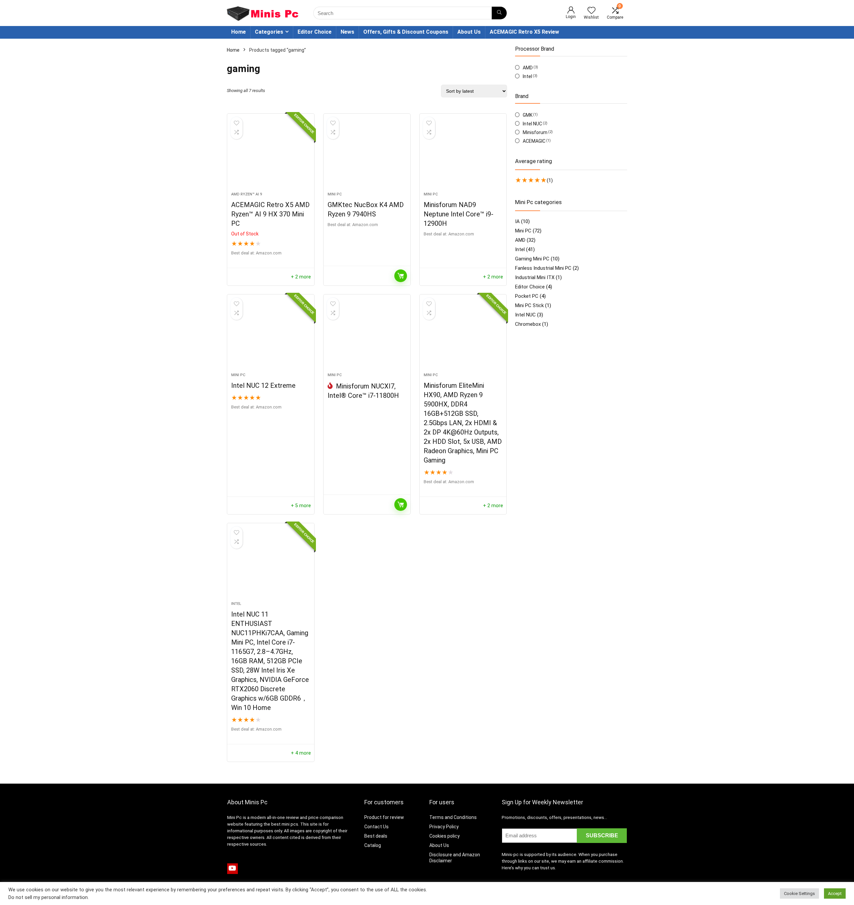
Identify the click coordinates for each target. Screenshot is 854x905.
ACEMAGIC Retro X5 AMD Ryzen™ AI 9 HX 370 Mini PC (270, 214)
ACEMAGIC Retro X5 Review (524, 32)
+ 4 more (301, 753)
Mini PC (335, 194)
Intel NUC (532, 123)
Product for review (384, 817)
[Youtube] (232, 868)
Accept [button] (835, 893)
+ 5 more (301, 506)
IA (517, 221)
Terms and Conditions (453, 817)
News (347, 32)
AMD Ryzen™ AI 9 (246, 194)
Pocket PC (526, 296)
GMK (527, 115)
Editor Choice (315, 32)
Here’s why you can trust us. (529, 867)
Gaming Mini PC (532, 259)
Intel (236, 604)
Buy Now (400, 275)
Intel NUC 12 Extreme (263, 385)
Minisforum (535, 132)
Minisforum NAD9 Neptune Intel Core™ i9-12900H (458, 214)
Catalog (372, 845)
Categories (269, 32)
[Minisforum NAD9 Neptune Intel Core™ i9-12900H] (463, 156)
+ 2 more (301, 277)
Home (238, 32)
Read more (400, 504)
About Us (469, 32)
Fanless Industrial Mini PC (543, 268)
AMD (528, 67)
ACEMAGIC (534, 141)
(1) (550, 180)
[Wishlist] (591, 11)
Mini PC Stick (529, 305)
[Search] (499, 13)
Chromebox (528, 324)
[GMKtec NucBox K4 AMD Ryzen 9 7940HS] (367, 156)
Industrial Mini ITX (534, 277)
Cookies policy (444, 836)
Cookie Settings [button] (799, 893)
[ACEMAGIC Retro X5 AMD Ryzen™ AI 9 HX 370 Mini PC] (270, 156)
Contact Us (376, 826)
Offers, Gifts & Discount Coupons (405, 32)
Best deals (375, 836)
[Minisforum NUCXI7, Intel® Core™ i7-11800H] (367, 337)
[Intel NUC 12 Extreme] (270, 337)
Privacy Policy (444, 826)
